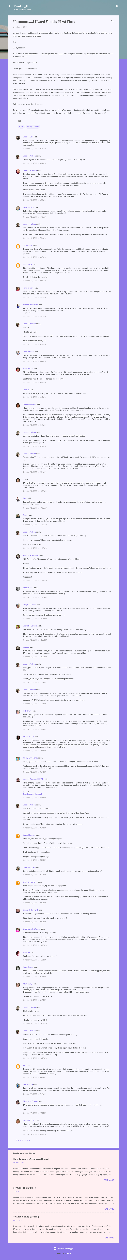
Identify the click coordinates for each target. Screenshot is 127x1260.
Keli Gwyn (27, 711)
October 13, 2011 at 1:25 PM (34, 960)
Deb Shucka (28, 1084)
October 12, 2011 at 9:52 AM (34, 446)
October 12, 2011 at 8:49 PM (34, 903)
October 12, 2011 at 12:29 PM (35, 640)
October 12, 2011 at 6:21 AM (34, 200)
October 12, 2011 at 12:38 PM (35, 657)
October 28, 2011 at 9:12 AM (34, 1134)
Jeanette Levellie (30, 626)
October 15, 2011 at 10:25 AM (35, 1058)
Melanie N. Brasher (30, 1101)
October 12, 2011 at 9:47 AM (34, 397)
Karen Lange (28, 967)
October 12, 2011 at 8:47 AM (34, 297)
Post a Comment (23, 1140)
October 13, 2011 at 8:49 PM (34, 1000)
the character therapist (32, 794)
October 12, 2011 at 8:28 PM (34, 875)
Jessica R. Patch (30, 170)
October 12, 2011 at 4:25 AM (34, 149)
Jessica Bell (28, 137)
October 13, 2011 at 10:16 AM (35, 945)
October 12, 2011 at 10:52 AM (35, 508)
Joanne (26, 647)
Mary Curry (27, 984)
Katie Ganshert (29, 207)
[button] (112, 21)
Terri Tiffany (28, 288)
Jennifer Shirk (28, 352)
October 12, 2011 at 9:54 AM (34, 472)
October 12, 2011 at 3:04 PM (34, 772)
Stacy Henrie (28, 588)
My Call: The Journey (24, 1187)
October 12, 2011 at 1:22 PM (34, 729)
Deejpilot (68, 1253)
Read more (109, 1180)
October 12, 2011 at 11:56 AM (35, 581)
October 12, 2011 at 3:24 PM (34, 828)
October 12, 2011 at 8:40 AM (34, 257)
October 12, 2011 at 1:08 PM (34, 704)
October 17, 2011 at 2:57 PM (34, 1113)
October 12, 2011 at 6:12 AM (34, 163)
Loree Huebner (29, 835)
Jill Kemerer (28, 245)
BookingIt (21, 6)
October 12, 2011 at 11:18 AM (35, 525)
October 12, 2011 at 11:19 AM (35, 548)
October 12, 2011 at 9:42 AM (34, 361)
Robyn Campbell (29, 604)
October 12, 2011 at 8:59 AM (34, 316)
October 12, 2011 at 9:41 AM (34, 344)
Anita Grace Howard (31, 555)
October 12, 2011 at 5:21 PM (34, 860)
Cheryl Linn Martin (30, 758)
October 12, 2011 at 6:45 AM (34, 217)
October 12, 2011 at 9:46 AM (34, 382)
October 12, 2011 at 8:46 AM (34, 281)
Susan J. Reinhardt (30, 910)
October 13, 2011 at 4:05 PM (34, 977)
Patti (25, 498)
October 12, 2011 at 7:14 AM (34, 238)
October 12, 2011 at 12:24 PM (35, 597)
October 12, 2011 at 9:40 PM (34, 922)
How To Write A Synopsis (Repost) (31, 1159)
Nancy (25, 515)
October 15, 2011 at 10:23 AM (35, 1024)
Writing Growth (33, 126)
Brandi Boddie (28, 737)
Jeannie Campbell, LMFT (33, 779)
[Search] (117, 7)
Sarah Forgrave (29, 867)
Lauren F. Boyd (29, 1120)
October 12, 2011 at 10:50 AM (35, 491)
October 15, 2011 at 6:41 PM (34, 1077)
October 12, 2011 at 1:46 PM (34, 751)
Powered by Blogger (65, 1249)
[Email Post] (19, 122)
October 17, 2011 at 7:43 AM (34, 1094)
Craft (21, 126)
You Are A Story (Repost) (26, 1216)
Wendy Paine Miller (30, 305)
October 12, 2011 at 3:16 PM (34, 798)
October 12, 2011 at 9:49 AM (34, 425)
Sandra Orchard (29, 404)
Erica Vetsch (28, 368)
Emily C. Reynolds (30, 882)
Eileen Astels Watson (31, 929)
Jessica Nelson (29, 156)
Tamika (26, 390)
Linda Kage (27, 264)
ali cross (26, 952)
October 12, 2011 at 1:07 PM (34, 682)
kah (24, 1065)
